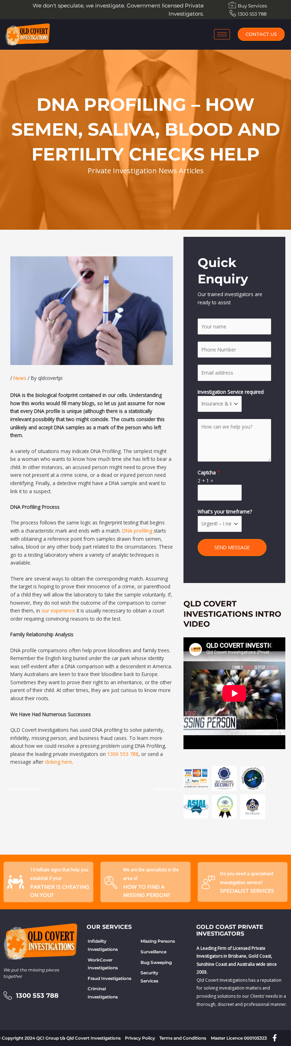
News (19, 378)
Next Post (169, 788)
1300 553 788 (122, 754)
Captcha (209, 472)
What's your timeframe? (225, 511)
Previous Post (19, 788)
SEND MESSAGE (232, 547)
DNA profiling (137, 530)
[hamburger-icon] (222, 34)
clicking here (58, 761)
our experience (58, 610)
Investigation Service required (231, 391)
